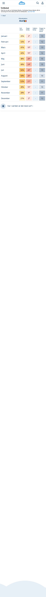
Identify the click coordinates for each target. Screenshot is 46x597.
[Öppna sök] (37, 3)
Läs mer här (31, 11)
